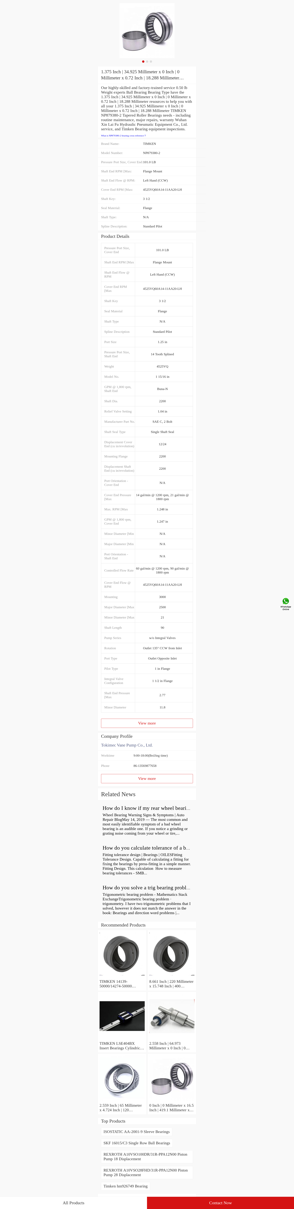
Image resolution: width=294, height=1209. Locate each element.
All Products (73, 1202)
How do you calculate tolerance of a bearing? (152, 848)
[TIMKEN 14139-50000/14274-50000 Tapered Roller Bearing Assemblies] (122, 977)
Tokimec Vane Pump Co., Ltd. (127, 745)
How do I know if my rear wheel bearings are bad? (158, 808)
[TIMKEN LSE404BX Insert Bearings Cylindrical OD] (122, 1039)
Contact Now (220, 1202)
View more (147, 723)
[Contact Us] (286, 604)
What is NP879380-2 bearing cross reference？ (123, 135)
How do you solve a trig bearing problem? (149, 888)
